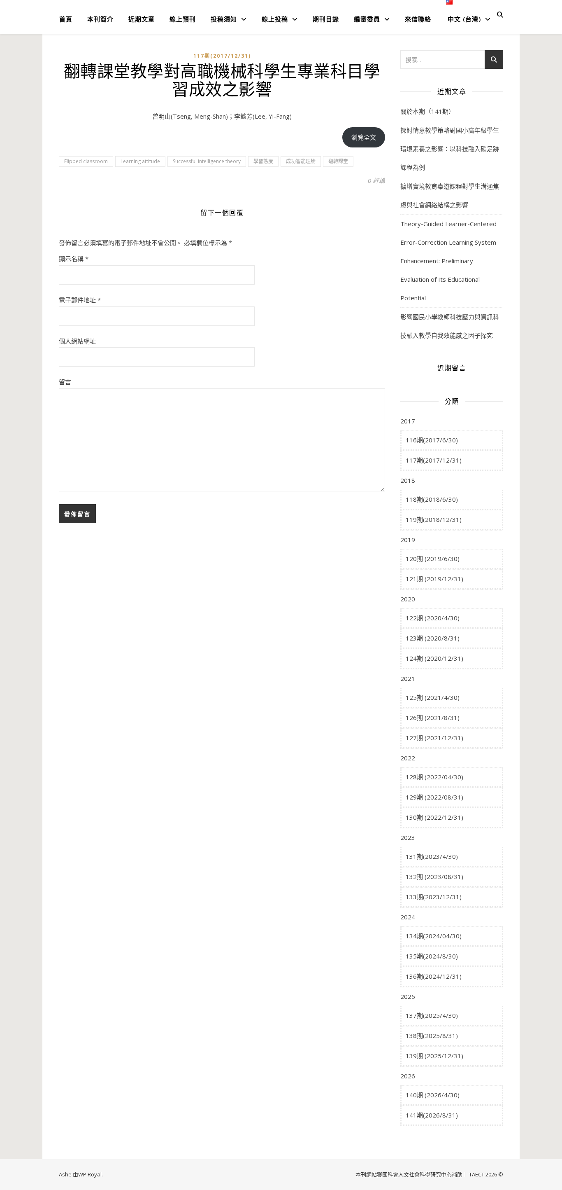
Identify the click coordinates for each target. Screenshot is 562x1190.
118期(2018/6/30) (432, 499)
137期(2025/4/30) (432, 1015)
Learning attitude (140, 161)
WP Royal (90, 1174)
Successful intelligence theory (207, 161)
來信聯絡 (418, 19)
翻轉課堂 (338, 161)
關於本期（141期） (427, 111)
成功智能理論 (301, 161)
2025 (407, 996)
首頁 (65, 19)
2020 (407, 599)
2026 (407, 1076)
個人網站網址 (77, 341)
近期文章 (141, 19)
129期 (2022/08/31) (434, 797)
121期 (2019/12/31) (434, 579)
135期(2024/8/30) (432, 956)
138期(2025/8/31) (432, 1035)
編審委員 (367, 19)
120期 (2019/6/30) (433, 558)
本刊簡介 (100, 19)
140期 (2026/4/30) (433, 1095)
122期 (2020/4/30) (433, 618)
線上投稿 (275, 19)
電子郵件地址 (80, 300)
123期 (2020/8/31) (433, 638)
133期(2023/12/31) (434, 897)
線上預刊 (183, 19)
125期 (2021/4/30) (433, 697)
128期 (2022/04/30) (434, 777)
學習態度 (263, 161)
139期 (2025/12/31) (434, 1056)
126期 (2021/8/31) (433, 717)
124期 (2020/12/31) (434, 658)
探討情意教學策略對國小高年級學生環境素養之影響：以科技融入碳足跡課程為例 (449, 148)
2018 (407, 480)
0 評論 (376, 180)
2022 (407, 758)
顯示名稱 (73, 259)
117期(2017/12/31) (222, 55)
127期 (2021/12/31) (434, 738)
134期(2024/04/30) (434, 936)
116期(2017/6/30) (432, 440)
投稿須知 (224, 19)
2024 (407, 917)
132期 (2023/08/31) (434, 876)
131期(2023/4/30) (432, 856)
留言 (65, 382)
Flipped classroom (86, 161)
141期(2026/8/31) (432, 1115)
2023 (407, 837)
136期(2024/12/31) (434, 976)
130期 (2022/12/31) (434, 817)
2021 (407, 678)
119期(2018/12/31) (434, 519)
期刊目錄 (326, 19)
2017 (407, 421)
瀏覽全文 (363, 137)
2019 (407, 539)
